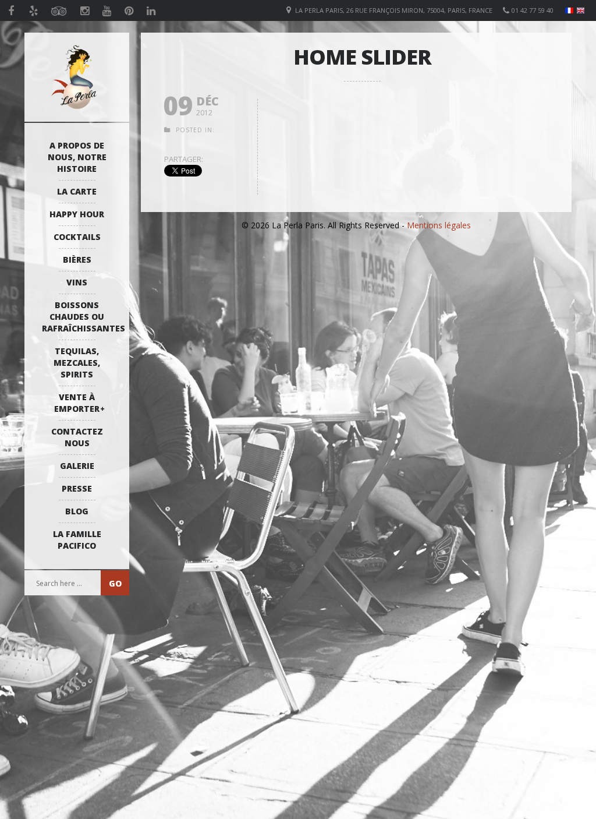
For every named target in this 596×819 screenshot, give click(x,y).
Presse (77, 488)
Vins (76, 282)
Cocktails (77, 236)
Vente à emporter (77, 402)
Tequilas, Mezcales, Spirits (77, 362)
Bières (77, 259)
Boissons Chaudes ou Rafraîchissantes (80, 316)
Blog (76, 511)
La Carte (77, 191)
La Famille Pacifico (77, 539)
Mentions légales (439, 225)
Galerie (77, 465)
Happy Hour (76, 214)
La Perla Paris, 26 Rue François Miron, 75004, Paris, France (393, 10)
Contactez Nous (77, 437)
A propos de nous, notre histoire (77, 157)
